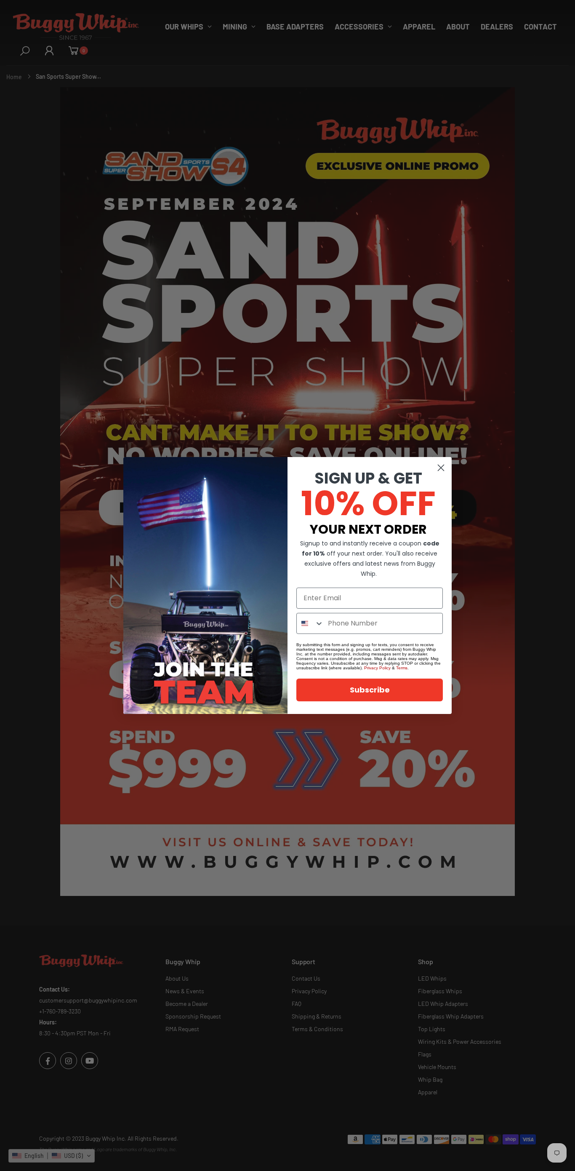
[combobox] (310, 623)
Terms (401, 668)
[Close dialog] (441, 467)
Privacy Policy (377, 668)
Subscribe (370, 689)
